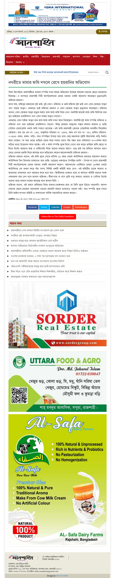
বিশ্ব (101, 57)
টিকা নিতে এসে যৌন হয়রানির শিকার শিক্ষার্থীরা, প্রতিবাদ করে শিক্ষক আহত (46, 271)
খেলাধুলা (86, 57)
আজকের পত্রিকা (13, 57)
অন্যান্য (19, 62)
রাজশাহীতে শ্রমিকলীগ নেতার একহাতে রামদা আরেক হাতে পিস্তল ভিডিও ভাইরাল (49, 251)
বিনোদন (9, 62)
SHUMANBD (62, 576)
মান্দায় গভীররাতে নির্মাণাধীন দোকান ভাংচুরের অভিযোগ (37, 246)
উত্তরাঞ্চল (46, 57)
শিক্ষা (95, 57)
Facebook (32, 207)
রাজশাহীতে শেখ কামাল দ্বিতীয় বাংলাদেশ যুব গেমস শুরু (37, 230)
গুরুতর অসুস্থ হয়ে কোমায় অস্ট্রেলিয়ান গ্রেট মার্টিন (34, 241)
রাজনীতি (35, 57)
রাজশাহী (56, 57)
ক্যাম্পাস (76, 57)
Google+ (67, 207)
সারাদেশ (66, 57)
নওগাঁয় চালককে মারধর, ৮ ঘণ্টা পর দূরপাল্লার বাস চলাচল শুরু (40, 256)
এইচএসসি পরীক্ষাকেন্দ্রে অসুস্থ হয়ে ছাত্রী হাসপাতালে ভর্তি (38, 266)
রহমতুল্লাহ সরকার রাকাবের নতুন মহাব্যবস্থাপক (33, 277)
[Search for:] (98, 72)
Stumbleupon (81, 207)
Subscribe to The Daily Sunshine (57, 217)
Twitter (44, 207)
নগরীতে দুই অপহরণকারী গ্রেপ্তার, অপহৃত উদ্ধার (34, 235)
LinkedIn (55, 207)
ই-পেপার (103, 31)
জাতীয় (26, 57)
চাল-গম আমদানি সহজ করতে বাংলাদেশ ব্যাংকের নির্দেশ (37, 261)
